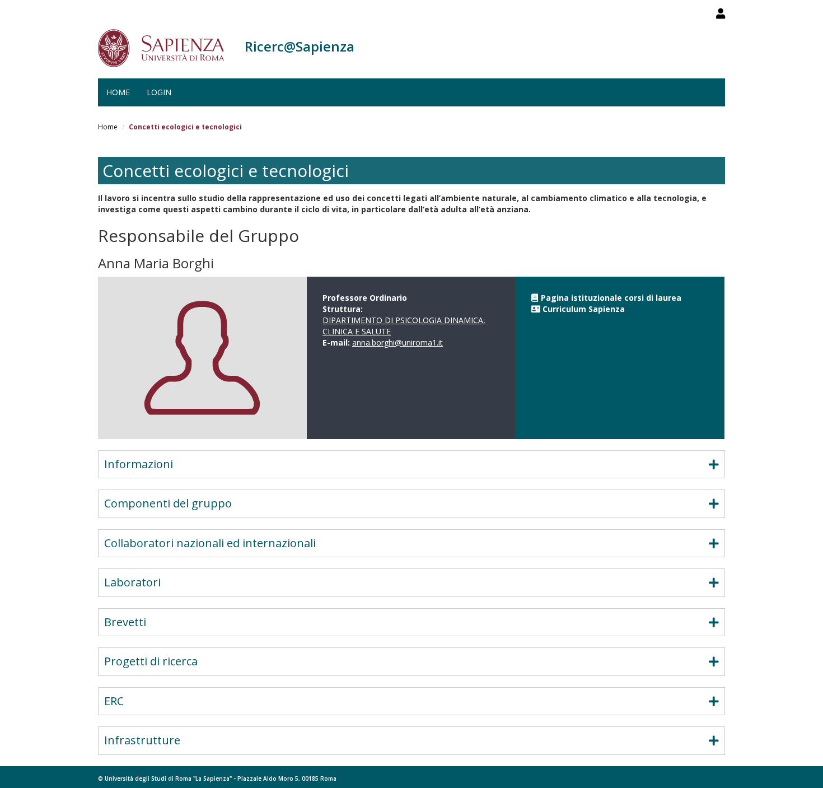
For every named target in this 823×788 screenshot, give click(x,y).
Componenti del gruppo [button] (168, 503)
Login (159, 92)
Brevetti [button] (125, 622)
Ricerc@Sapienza (299, 46)
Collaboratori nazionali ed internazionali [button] (210, 543)
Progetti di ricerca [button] (151, 661)
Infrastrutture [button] (142, 740)
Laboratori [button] (132, 582)
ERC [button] (114, 700)
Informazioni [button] (138, 464)
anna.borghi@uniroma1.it (397, 342)
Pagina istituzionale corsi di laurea (611, 297)
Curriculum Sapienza (584, 309)
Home (118, 92)
